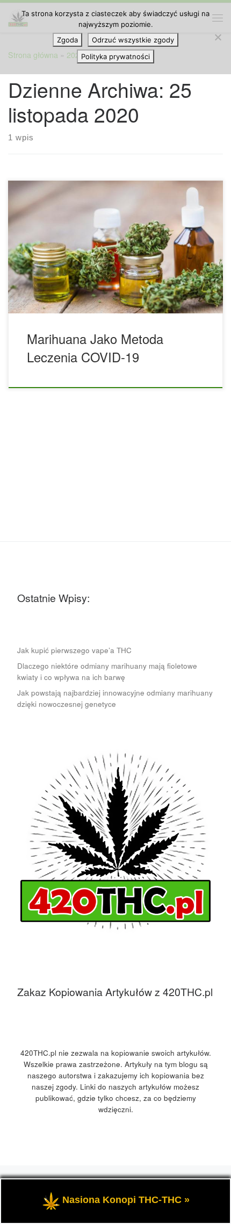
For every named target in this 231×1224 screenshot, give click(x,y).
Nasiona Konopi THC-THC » (126, 1199)
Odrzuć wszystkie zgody (133, 39)
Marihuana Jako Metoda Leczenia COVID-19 (95, 348)
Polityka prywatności (115, 56)
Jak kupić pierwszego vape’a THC (74, 650)
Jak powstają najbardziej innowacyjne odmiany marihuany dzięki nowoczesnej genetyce (115, 698)
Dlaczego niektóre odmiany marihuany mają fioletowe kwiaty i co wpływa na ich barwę (107, 671)
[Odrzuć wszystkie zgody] (217, 37)
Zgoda (67, 39)
